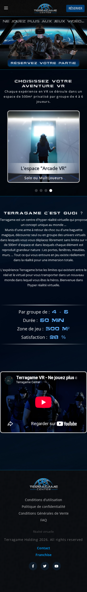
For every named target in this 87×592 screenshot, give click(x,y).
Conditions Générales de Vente (44, 513)
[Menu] (6, 8)
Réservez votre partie (43, 63)
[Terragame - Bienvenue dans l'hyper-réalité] (45, 8)
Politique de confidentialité (43, 506)
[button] (36, 190)
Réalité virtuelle (43, 532)
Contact (43, 548)
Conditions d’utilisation (43, 499)
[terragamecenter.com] (43, 483)
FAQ (43, 520)
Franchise (43, 554)
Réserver (75, 8)
